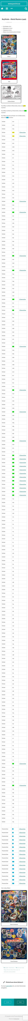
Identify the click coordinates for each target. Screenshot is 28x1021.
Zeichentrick (6, 971)
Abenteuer (19, 967)
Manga (5, 969)
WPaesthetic (16, 1018)
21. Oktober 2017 (9, 22)
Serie (17, 969)
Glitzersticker (22, 201)
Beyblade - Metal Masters (10, 967)
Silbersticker (22, 132)
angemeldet (9, 986)
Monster (8, 969)
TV (19, 969)
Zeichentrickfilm (12, 971)
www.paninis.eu (14, 4)
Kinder (22, 967)
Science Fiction (13, 969)
